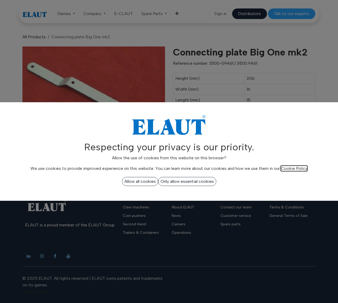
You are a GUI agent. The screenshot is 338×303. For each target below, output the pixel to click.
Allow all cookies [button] (140, 181)
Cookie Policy (294, 168)
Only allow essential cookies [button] (187, 181)
